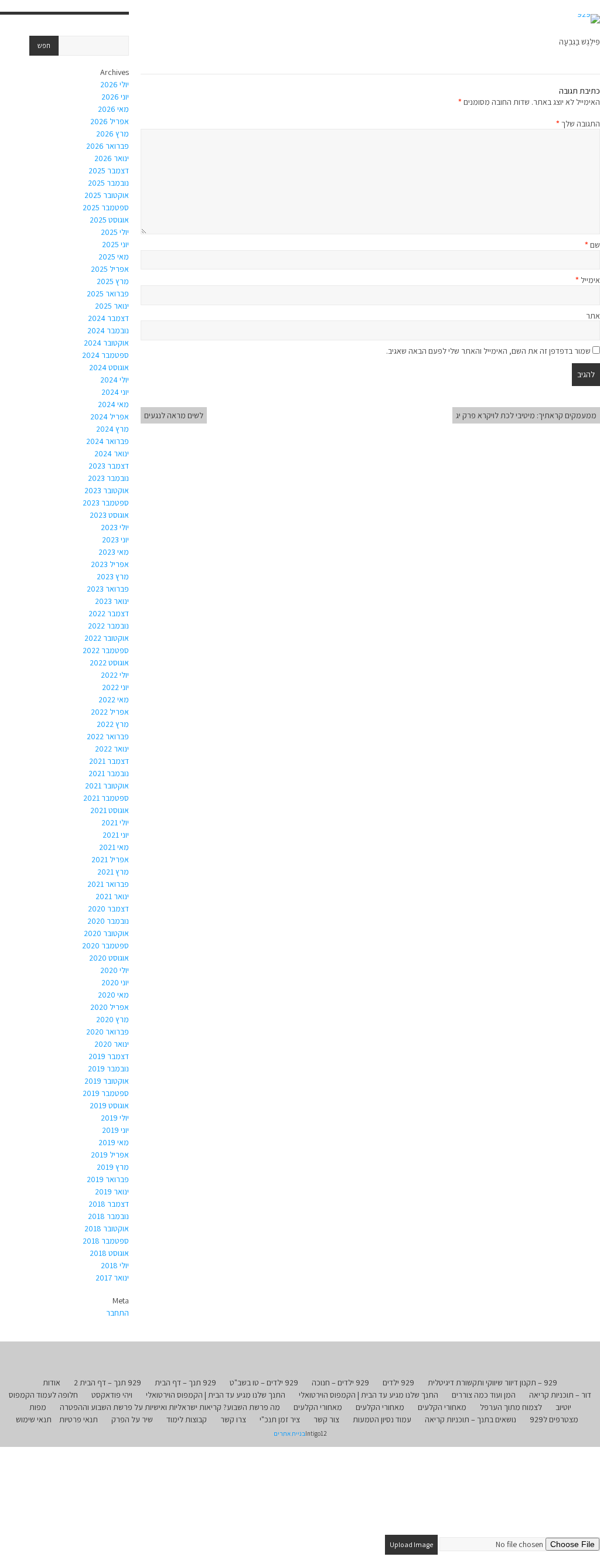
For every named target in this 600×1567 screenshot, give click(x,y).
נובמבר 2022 (108, 625)
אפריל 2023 (110, 564)
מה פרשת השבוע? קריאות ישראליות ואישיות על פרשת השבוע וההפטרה (170, 1407)
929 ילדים (398, 1382)
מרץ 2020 (112, 1019)
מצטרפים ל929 (554, 1419)
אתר (593, 315)
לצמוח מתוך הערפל (511, 1407)
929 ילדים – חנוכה (340, 1382)
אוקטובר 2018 (106, 1228)
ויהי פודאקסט (111, 1395)
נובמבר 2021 (108, 773)
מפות (37, 1407)
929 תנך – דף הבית (185, 1382)
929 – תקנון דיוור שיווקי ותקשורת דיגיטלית (492, 1382)
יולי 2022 (115, 675)
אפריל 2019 (110, 1154)
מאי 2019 (113, 1142)
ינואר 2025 (112, 306)
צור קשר (326, 1419)
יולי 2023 (115, 527)
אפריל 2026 (109, 121)
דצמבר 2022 (108, 613)
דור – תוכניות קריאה (560, 1395)
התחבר (117, 1312)
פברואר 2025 (108, 293)
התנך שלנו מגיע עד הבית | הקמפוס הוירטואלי (368, 1395)
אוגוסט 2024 (109, 367)
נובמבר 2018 (108, 1216)
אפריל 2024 (109, 416)
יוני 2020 (115, 982)
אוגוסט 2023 (109, 515)
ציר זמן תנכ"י (280, 1419)
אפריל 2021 (110, 859)
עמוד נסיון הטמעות (382, 1419)
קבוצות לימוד (186, 1419)
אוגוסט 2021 (109, 810)
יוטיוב (563, 1407)
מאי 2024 (113, 404)
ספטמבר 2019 (106, 1093)
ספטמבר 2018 (106, 1240)
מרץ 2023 (113, 576)
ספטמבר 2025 (106, 207)
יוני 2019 (115, 1130)
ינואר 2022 (112, 748)
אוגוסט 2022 (109, 662)
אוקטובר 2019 (106, 1081)
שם (592, 245)
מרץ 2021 (113, 871)
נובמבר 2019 (108, 1068)
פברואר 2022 (108, 736)
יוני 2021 (116, 834)
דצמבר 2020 (108, 908)
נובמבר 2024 (108, 330)
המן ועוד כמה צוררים (484, 1395)
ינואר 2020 (111, 1044)
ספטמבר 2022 (106, 650)
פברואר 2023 (108, 588)
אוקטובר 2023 (106, 490)
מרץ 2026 (112, 133)
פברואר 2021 (108, 884)
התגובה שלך (578, 123)
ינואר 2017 (112, 1277)
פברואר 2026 (107, 146)
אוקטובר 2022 (106, 638)
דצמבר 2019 (108, 1056)
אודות (51, 1382)
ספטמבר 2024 (105, 355)
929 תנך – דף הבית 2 (107, 1382)
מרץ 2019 (113, 1167)
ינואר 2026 (111, 158)
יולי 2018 (115, 1265)
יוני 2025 (115, 244)
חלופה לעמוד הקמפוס (43, 1395)
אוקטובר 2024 (106, 342)
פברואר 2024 (107, 441)
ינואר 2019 (112, 1191)
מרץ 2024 (112, 429)
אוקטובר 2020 (106, 933)
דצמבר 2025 (108, 170)
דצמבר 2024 (108, 318)
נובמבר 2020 (108, 921)
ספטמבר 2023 (106, 502)
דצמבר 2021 (109, 761)
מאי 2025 (113, 256)
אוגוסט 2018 (109, 1253)
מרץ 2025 (113, 281)
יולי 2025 (115, 232)
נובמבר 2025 (108, 182)
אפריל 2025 (110, 269)
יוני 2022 (115, 687)
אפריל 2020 (109, 1007)
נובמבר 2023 (108, 478)
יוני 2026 (115, 96)
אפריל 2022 (110, 711)
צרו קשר (233, 1419)
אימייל (587, 280)
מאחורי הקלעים (442, 1407)
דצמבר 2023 (108, 465)
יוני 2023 (115, 539)
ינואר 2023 (112, 601)
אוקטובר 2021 (107, 785)
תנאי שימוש (34, 1419)
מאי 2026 (113, 109)
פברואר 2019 (108, 1179)
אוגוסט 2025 (109, 219)
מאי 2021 (114, 847)
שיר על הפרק (132, 1419)
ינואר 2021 (112, 896)
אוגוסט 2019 (109, 1105)
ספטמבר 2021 (106, 798)
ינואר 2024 (111, 453)
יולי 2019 (115, 1117)
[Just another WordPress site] (588, 18)
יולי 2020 (114, 970)
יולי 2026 (114, 84)
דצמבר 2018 (108, 1204)
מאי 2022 (113, 699)
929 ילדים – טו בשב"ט (264, 1382)
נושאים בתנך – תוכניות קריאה (470, 1419)
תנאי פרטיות (78, 1419)
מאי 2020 (113, 994)
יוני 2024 (115, 392)
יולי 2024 (114, 379)
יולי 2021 (115, 822)
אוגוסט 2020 (109, 958)
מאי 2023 (113, 552)
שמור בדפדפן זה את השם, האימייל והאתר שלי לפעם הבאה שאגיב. (488, 351)
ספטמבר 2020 (105, 945)
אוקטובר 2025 (106, 195)
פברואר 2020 (107, 1031)
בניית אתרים (289, 1433)
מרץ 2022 (113, 724)
